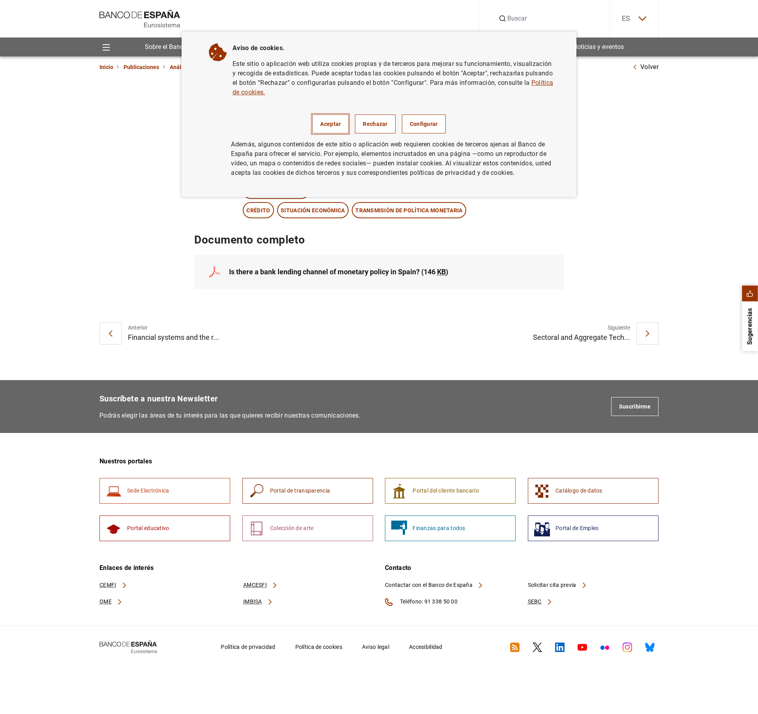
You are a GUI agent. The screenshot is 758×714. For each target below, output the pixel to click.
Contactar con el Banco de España (429, 585)
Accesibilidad (426, 647)
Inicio (106, 67)
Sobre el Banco (166, 47)
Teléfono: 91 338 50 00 (428, 601)
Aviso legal (375, 647)
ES (626, 18)
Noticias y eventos (598, 47)
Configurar (424, 124)
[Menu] (106, 46)
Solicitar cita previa (553, 585)
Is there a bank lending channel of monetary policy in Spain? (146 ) (338, 272)
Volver (649, 67)
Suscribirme (635, 406)
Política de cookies (318, 647)
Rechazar (375, 124)
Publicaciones (141, 67)
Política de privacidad (248, 647)
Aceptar (330, 124)
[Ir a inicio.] (139, 18)
